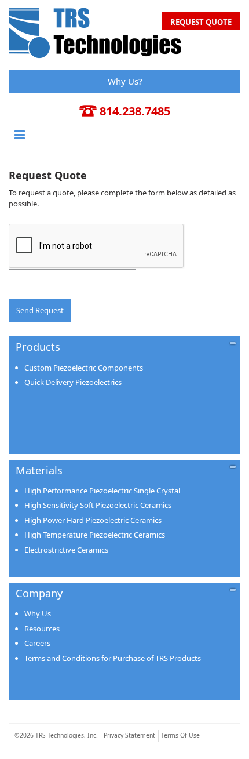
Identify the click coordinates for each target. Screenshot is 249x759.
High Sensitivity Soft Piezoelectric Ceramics (97, 505)
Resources (42, 628)
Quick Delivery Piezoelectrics (73, 382)
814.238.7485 (135, 111)
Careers (37, 643)
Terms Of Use (180, 735)
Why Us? (125, 81)
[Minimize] (233, 342)
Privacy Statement (129, 735)
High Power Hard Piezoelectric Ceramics (93, 520)
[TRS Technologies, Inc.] (95, 31)
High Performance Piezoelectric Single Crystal (102, 490)
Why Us (37, 613)
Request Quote (201, 22)
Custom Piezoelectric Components (83, 367)
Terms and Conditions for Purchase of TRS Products (112, 658)
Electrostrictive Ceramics (66, 549)
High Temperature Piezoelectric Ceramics (94, 534)
